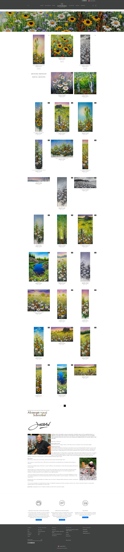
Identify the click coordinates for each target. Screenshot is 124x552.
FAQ (38, 534)
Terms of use (40, 529)
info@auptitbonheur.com (86, 533)
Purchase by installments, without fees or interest (58, 532)
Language (83, 5)
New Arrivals (48, 5)
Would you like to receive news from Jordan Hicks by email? (38, 410)
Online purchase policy (41, 531)
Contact (77, 5)
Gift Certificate (54, 535)
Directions (67, 534)
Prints (53, 5)
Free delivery (54, 529)
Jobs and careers (68, 540)
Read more (38, 519)
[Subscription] (62, 413)
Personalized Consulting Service (57, 534)
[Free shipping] (85, 503)
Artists (41, 5)
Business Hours (68, 535)
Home (28, 529)
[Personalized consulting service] (62, 503)
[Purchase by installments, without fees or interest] (39, 503)
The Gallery (71, 5)
